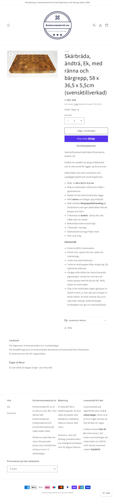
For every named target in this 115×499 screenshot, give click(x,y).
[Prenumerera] (54, 469)
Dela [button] (70, 328)
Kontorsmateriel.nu (53, 493)
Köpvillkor (11, 413)
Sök (8, 407)
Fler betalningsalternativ (86, 145)
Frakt (76, 104)
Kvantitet (68, 115)
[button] (8, 25)
